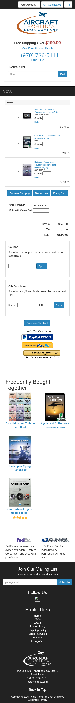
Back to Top (37, 689)
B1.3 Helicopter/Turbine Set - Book (20, 425)
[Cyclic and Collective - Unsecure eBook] (55, 406)
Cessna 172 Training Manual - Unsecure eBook (47, 137)
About (37, 623)
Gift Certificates (52, 4)
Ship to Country (17, 204)
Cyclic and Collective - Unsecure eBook (55, 425)
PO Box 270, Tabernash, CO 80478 (37, 671)
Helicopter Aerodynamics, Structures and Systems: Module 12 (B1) (45, 164)
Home (37, 615)
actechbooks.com (37, 681)
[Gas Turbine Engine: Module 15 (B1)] (20, 492)
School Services (37, 633)
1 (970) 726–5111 (37, 678)
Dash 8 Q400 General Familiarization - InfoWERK (46, 111)
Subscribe (64, 582)
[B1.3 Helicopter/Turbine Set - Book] (20, 406)
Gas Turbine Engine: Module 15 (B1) (20, 510)
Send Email (37, 674)
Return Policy (37, 626)
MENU (8, 91)
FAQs (37, 619)
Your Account (28, 4)
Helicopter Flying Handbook (20, 468)
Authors (37, 637)
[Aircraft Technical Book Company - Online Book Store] (37, 24)
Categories (37, 641)
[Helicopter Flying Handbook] (20, 449)
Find (62, 74)
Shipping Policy (37, 630)
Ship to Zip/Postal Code (21, 210)
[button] (37, 122)
